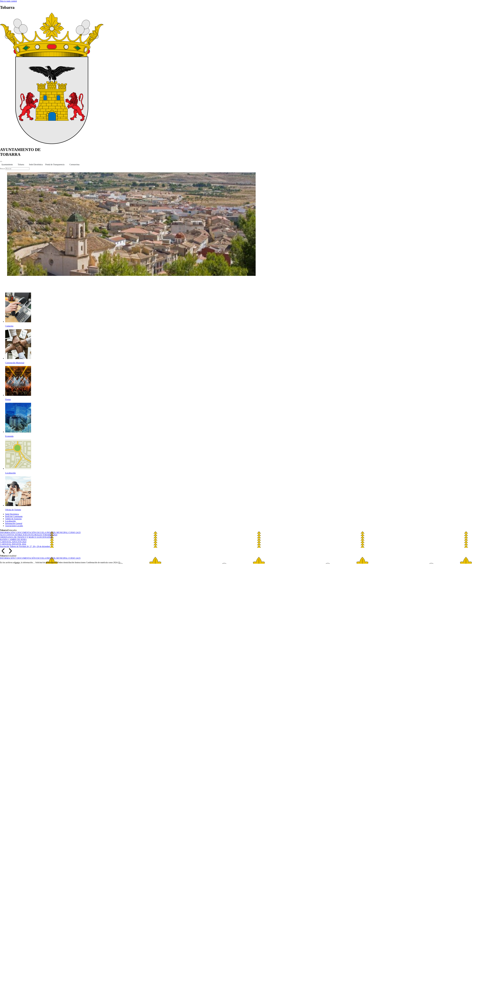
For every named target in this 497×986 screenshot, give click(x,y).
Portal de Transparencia (54, 164)
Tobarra (21, 164)
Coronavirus (74, 164)
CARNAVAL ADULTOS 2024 (13, 542)
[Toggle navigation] (1, 161)
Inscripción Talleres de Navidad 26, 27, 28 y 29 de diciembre (25, 546)
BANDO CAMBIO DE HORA (13, 539)
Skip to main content (8, 1)
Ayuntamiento (7, 164)
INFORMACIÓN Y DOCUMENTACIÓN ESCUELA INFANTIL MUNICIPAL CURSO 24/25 (40, 532)
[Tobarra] (52, 143)
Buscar (2, 169)
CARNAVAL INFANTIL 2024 (13, 544)
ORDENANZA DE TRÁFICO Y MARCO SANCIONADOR (26, 537)
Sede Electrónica (36, 164)
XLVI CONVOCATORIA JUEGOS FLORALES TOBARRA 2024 (28, 535)
